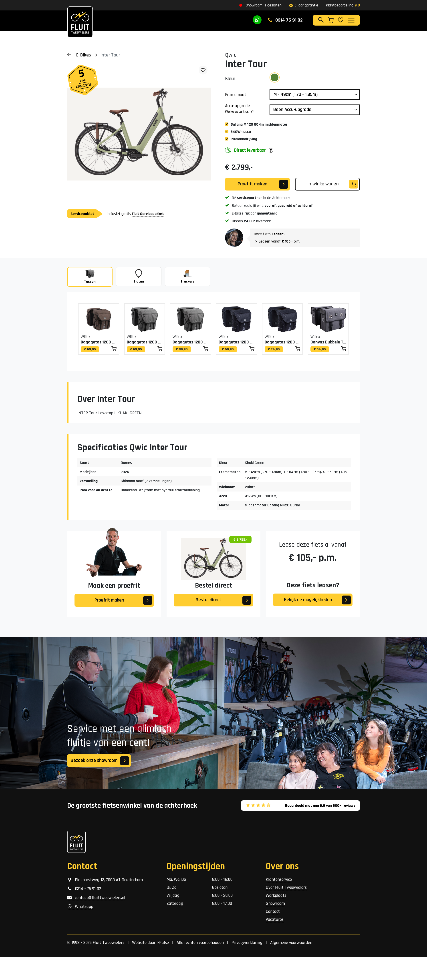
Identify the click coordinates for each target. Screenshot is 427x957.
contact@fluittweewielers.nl (98, 898)
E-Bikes (83, 55)
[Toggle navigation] (351, 20)
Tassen (90, 281)
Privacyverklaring (247, 942)
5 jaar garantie (306, 5)
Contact (273, 911)
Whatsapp (82, 906)
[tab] (90, 277)
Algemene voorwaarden (291, 942)
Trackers (187, 281)
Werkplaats (276, 895)
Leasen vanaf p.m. (279, 241)
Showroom (275, 903)
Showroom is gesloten (264, 5)
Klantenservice (279, 879)
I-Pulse (163, 942)
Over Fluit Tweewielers (286, 887)
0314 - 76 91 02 (86, 889)
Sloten (138, 281)
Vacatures (275, 919)
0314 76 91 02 (288, 20)
